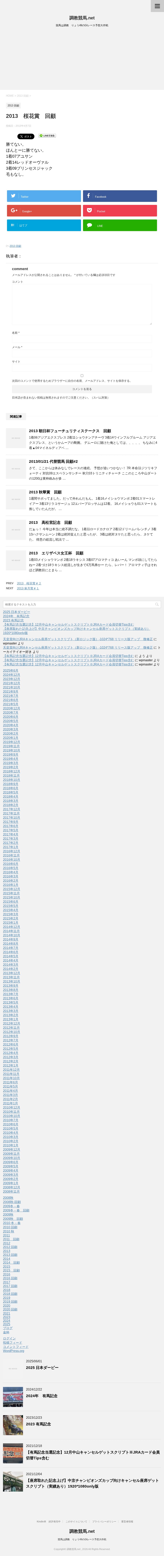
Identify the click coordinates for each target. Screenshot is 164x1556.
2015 (6, 1266)
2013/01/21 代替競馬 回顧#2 (53, 461)
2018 (6, 1290)
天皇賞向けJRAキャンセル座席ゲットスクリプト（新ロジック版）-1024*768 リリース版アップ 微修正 (78, 639)
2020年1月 (10, 737)
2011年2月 (10, 1099)
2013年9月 (10, 985)
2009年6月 (10, 1162)
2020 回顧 (10, 1309)
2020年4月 (10, 725)
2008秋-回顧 (12, 1202)
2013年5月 (10, 1002)
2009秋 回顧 (13, 1218)
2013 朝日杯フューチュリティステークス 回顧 (70, 431)
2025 (6, 1324)
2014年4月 (10, 960)
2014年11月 (11, 931)
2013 (6, 1251)
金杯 (6, 1332)
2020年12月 (11, 708)
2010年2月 (10, 1141)
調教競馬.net (82, 17)
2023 (6, 1317)
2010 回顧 (10, 1227)
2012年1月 (10, 1065)
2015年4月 (10, 910)
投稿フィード (12, 1342)
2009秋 (8, 1214)
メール (17, 347)
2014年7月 (10, 948)
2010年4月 (10, 1132)
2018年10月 (11, 780)
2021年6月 (10, 700)
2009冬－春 (11, 1206)
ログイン (9, 1338)
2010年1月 (10, 1145)
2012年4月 (10, 1053)
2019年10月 (11, 750)
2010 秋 (8, 1231)
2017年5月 (10, 830)
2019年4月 (10, 758)
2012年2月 (10, 1061)
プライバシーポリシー (104, 1521)
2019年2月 (10, 767)
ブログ (8, 1328)
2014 (6, 1258)
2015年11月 (11, 893)
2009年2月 (10, 1179)
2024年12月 (11, 674)
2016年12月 (11, 851)
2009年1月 (10, 1183)
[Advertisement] (82, 60)
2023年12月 (11, 679)
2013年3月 (10, 1011)
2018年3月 (10, 801)
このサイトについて (76, 1521)
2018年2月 (10, 805)
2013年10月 (11, 981)
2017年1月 (10, 847)
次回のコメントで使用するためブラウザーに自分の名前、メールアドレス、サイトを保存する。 (72, 380)
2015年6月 (10, 901)
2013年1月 (10, 1019)
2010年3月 (10, 1137)
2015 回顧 (11, 1270)
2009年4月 (10, 1170)
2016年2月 (10, 880)
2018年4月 (10, 796)
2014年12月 (11, 927)
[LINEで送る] (47, 135)
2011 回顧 (11, 1239)
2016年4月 (10, 872)
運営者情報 (127, 1521)
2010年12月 (11, 1107)
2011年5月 (10, 1086)
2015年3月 (10, 914)
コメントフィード (16, 1347)
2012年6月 (10, 1044)
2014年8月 (10, 943)
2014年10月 (11, 935)
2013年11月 (11, 977)
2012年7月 (10, 1040)
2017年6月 (10, 826)
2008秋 (8, 1197)
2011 (6, 1235)
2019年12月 (11, 742)
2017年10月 (11, 817)
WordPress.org (13, 1351)
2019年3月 (10, 763)
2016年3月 (10, 876)
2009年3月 (10, 1174)
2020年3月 (10, 729)
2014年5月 (10, 956)
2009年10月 (11, 1158)
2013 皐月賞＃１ (28, 588)
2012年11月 (11, 1027)
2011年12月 (11, 1069)
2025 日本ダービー (16, 612)
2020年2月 (10, 733)
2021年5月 (10, 704)
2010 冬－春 (12, 1223)
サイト (16, 361)
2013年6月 (10, 998)
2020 (6, 1305)
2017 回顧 (10, 1286)
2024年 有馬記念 (16, 616)
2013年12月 (11, 973)
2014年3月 (10, 964)
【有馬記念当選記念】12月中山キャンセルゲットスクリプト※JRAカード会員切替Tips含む (68, 624)
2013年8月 (10, 990)
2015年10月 (11, 897)
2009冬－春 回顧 (16, 1210)
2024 (6, 1320)
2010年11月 (11, 1111)
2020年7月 (10, 712)
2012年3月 (10, 1057)
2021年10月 (11, 687)
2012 (6, 1243)
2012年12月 (11, 1023)
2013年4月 (10, 1006)
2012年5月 (10, 1048)
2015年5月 (10, 906)
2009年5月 (10, 1166)
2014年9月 (10, 939)
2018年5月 (10, 792)
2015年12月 (11, 889)
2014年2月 (10, 969)
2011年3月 (10, 1095)
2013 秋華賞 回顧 (45, 492)
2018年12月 (11, 771)
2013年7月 (10, 994)
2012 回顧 (10, 1247)
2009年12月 (11, 1149)
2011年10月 (11, 1078)
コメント (17, 281)
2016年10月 (11, 859)
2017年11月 (11, 813)
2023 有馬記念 (13, 620)
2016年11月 (11, 855)
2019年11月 (11, 746)
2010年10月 (11, 1116)
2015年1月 (10, 922)
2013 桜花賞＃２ (29, 583)
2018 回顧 (10, 1293)
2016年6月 (10, 864)
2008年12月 (11, 1187)
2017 (6, 1282)
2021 (6, 1313)
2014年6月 (10, 952)
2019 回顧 (10, 1301)
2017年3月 (10, 838)
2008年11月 (11, 1191)
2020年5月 (10, 721)
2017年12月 (11, 809)
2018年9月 (10, 784)
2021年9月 (10, 691)
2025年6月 (10, 670)
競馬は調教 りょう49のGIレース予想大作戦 (82, 1539)
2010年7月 (10, 1120)
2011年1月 (10, 1103)
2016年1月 (10, 885)
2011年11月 (11, 1074)
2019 (6, 1298)
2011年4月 (10, 1090)
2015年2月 (10, 918)
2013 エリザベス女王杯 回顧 (56, 553)
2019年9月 (10, 754)
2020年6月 (10, 716)
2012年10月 (11, 1032)
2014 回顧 (11, 1262)
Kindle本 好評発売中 (49, 1521)
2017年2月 (10, 843)
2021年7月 (10, 695)
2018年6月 (10, 788)
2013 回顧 (15, 245)
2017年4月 (10, 834)
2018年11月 (11, 775)
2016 (6, 1274)
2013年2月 (10, 1015)
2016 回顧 (10, 1278)
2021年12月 (11, 683)
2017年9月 (10, 822)
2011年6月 (10, 1082)
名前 (15, 332)
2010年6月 (10, 1124)
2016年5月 (10, 868)
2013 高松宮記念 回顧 (50, 522)
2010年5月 (10, 1128)
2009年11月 (11, 1153)
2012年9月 (10, 1036)
